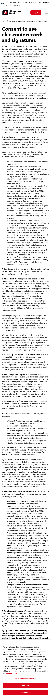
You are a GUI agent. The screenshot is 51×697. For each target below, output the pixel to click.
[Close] (48, 643)
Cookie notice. (11, 673)
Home (4, 21)
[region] (25, 668)
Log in (35, 12)
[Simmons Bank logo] (11, 12)
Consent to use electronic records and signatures (28, 21)
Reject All (25, 685)
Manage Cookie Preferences (25, 678)
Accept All (25, 692)
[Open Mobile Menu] (46, 12)
